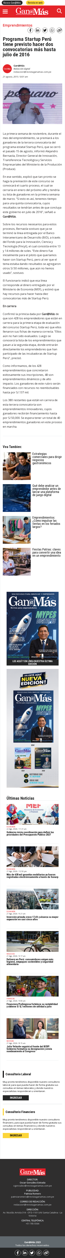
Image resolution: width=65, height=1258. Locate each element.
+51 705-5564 (32, 1223)
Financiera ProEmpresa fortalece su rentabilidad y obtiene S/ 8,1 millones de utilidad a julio (32, 1005)
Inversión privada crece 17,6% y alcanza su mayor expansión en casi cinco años (32, 918)
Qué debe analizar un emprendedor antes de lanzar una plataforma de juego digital (46, 490)
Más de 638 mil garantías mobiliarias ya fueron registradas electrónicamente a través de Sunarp (32, 875)
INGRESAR (16, 1097)
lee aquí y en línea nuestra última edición (32, 662)
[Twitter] (32, 1253)
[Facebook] (18, 1253)
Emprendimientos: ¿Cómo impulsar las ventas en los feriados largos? (46, 522)
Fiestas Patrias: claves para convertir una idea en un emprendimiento (46, 552)
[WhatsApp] (39, 1253)
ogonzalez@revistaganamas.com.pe (32, 1185)
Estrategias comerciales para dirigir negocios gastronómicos (47, 458)
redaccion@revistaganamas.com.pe (32, 71)
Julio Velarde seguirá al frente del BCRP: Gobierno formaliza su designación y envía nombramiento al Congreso (29, 1049)
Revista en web (35, 2)
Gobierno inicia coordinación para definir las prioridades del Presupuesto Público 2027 (30, 833)
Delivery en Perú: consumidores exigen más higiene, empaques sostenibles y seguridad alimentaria (30, 962)
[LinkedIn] (25, 1253)
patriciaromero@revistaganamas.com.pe (32, 1196)
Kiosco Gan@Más (12, 2)
